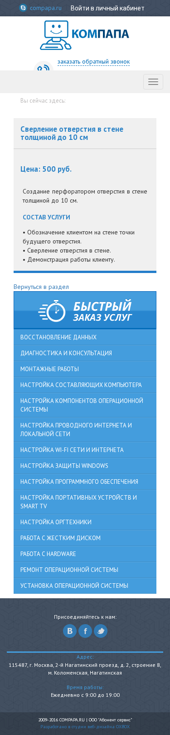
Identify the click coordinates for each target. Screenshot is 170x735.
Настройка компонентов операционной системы (81, 405)
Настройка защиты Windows (64, 466)
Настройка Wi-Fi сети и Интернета (72, 450)
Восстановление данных (58, 337)
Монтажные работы (49, 369)
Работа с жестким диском (60, 538)
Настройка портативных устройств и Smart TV (78, 502)
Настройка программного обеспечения (79, 482)
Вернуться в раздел (41, 287)
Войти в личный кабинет (108, 8)
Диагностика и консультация (66, 353)
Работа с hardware (48, 554)
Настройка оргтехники (56, 522)
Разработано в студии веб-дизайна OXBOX (85, 727)
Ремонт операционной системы (69, 570)
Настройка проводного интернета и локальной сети (76, 430)
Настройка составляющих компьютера (81, 385)
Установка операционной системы (74, 586)
